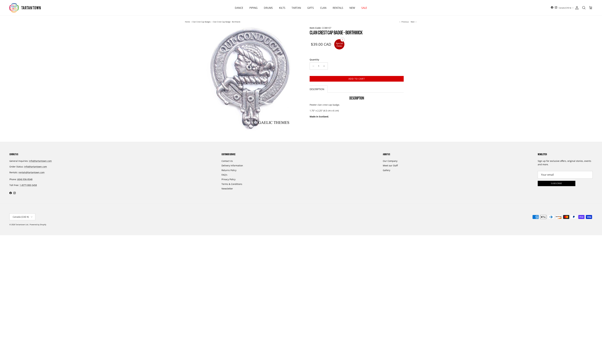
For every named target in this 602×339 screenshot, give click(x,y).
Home (187, 22)
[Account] (576, 8)
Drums (268, 8)
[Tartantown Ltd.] (25, 7)
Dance (239, 8)
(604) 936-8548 (24, 179)
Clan (323, 8)
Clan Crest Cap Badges (201, 22)
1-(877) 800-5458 (28, 185)
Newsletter (227, 188)
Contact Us (227, 160)
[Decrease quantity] (312, 66)
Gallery (386, 170)
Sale (364, 8)
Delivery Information (232, 165)
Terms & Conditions (232, 184)
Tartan (296, 8)
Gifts (310, 8)
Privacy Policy (228, 179)
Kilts (282, 8)
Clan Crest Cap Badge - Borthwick (226, 22)
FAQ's (224, 174)
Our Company (390, 160)
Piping (253, 8)
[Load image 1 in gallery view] (250, 78)
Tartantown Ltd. (22, 224)
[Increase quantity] (325, 66)
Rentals (338, 8)
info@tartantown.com (40, 160)
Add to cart (357, 78)
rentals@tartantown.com (31, 172)
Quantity (314, 59)
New (352, 8)
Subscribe (556, 183)
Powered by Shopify (38, 224)
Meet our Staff (390, 165)
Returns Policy (229, 170)
